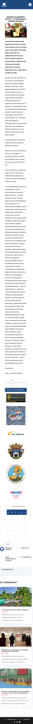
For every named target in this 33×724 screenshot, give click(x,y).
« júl (8, 544)
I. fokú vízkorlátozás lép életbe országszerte (15, 609)
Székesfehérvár (10, 559)
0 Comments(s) (26, 557)
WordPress (27, 719)
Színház (8, 560)
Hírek (7, 557)
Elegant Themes (12, 719)
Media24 (8, 549)
